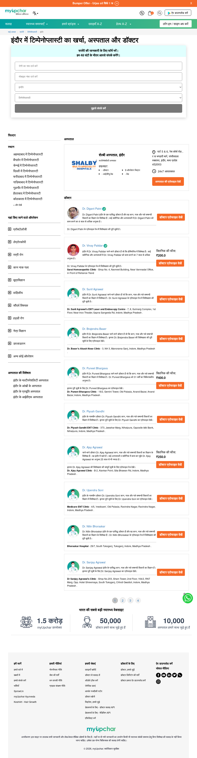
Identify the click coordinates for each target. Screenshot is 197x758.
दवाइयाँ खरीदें (90, 669)
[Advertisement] (98, 643)
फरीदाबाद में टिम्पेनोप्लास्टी (27, 176)
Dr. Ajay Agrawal (92, 447)
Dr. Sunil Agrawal (92, 289)
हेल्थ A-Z (122, 24)
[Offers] (142, 12)
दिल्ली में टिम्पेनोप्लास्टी (25, 171)
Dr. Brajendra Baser (94, 329)
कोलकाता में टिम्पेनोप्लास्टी (27, 199)
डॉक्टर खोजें (90, 696)
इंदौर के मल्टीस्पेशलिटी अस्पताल (30, 380)
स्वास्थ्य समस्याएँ (35, 24)
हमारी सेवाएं (90, 663)
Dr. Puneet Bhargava (95, 368)
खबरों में (17, 674)
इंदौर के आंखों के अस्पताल (27, 386)
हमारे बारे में (18, 669)
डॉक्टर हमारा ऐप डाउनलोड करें (133, 680)
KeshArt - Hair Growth (25, 701)
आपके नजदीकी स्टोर (93, 691)
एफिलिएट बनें (90, 718)
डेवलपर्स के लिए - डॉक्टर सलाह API (100, 707)
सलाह (8, 24)
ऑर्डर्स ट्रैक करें (91, 680)
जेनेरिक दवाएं (90, 685)
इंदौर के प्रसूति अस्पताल (26, 391)
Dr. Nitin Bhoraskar (93, 526)
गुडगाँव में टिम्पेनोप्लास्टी (26, 187)
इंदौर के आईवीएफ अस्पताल (28, 397)
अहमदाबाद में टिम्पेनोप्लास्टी (28, 154)
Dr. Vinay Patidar (93, 245)
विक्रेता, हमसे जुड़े (92, 701)
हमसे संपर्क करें (20, 680)
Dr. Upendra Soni (92, 490)
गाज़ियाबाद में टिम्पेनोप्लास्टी (28, 182)
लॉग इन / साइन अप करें (175, 24)
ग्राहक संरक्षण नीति (57, 685)
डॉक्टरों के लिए (127, 663)
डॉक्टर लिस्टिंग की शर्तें (130, 674)
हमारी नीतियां (55, 663)
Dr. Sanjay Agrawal (93, 562)
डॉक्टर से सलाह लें (92, 674)
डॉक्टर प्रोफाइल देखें (170, 217)
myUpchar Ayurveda (24, 696)
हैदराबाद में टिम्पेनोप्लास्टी (27, 193)
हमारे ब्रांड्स (69, 24)
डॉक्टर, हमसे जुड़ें (127, 669)
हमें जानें (17, 663)
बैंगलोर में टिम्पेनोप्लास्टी (26, 160)
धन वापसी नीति (55, 680)
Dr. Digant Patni (92, 208)
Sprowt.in (19, 691)
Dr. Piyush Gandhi (93, 411)
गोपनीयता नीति (55, 669)
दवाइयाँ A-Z (95, 24)
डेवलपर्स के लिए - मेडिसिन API (97, 712)
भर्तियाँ (16, 685)
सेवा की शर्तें (54, 674)
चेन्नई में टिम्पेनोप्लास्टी (25, 165)
